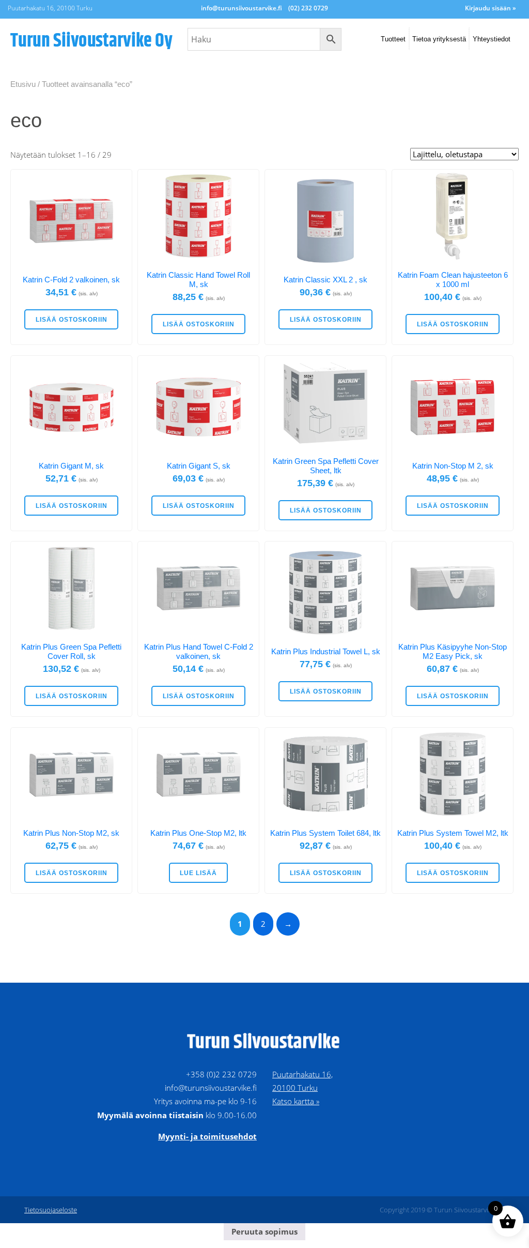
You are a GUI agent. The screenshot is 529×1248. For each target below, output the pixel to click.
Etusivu (23, 84)
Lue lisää (198, 873)
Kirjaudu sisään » (490, 8)
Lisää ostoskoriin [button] (71, 319)
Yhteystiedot (491, 39)
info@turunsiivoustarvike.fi (241, 8)
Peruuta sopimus (264, 1231)
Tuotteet (393, 39)
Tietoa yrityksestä (439, 39)
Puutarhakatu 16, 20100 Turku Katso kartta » (302, 1088)
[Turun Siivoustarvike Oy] (92, 39)
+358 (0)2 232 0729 (221, 1074)
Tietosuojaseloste (50, 1209)
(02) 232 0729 (308, 8)
